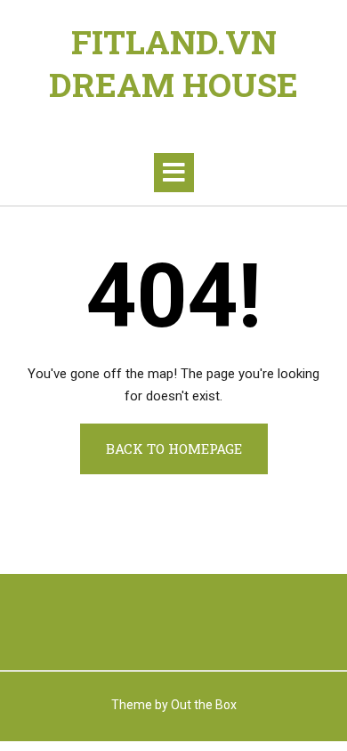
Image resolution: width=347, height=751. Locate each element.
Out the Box (204, 705)
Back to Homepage (174, 448)
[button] (174, 172)
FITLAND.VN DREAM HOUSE (173, 63)
